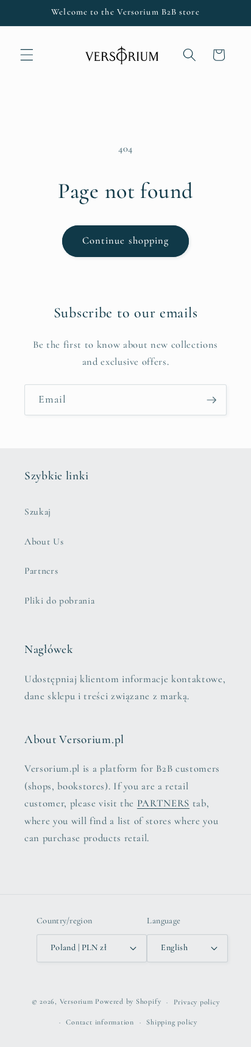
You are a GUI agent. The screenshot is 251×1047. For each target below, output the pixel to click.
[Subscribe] (211, 400)
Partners (41, 570)
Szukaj (37, 511)
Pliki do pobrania (59, 600)
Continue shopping (125, 240)
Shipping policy (171, 1022)
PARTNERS (163, 803)
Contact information (100, 1022)
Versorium (78, 1002)
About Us (43, 541)
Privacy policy (197, 1002)
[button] (26, 54)
